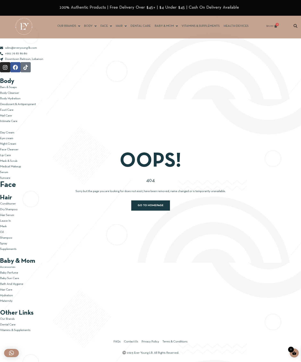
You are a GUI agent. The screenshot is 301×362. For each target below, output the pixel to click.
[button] (11, 353)
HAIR (119, 26)
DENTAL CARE (140, 26)
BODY (88, 26)
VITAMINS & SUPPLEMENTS (201, 26)
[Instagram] (5, 67)
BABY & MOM (164, 26)
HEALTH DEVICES (236, 26)
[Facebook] (15, 67)
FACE (104, 26)
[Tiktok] (25, 67)
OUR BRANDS (66, 26)
